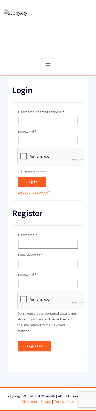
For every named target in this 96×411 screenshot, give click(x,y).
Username (34, 234)
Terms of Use (64, 401)
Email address (37, 254)
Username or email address (48, 111)
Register (34, 346)
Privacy (46, 401)
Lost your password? (33, 192)
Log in (31, 182)
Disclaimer (29, 401)
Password (34, 131)
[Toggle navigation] (48, 64)
